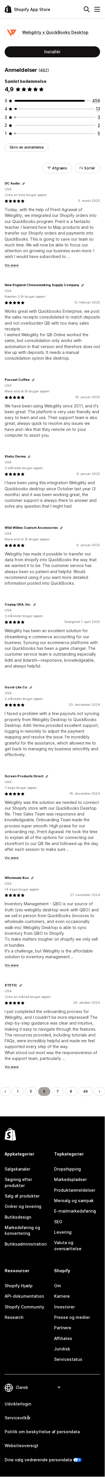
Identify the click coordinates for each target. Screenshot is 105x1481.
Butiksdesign (18, 1217)
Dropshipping (67, 1168)
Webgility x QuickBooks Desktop (55, 32)
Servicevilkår (18, 1417)
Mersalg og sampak (74, 1200)
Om (57, 1285)
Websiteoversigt (21, 1445)
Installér (52, 51)
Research (14, 1317)
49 (85, 1091)
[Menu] (97, 9)
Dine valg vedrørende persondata (38, 1459)
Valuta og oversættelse (67, 1245)
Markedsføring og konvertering (22, 1230)
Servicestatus (68, 1359)
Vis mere (12, 265)
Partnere (62, 1327)
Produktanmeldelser (74, 1190)
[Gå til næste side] (99, 1091)
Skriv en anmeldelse (27, 147)
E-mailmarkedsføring (75, 1210)
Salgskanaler (17, 1168)
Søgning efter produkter (18, 1182)
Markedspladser (70, 1179)
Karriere (62, 1296)
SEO (58, 1221)
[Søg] (87, 9)
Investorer (64, 1306)
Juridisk (62, 1348)
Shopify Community (24, 1306)
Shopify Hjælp (19, 1285)
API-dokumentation (24, 1296)
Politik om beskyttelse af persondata (42, 1431)
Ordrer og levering (23, 1206)
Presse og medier (72, 1317)
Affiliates (63, 1338)
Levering (63, 1232)
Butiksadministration (26, 1244)
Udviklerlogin (18, 1403)
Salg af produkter (22, 1195)
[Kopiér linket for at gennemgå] (23, 183)
